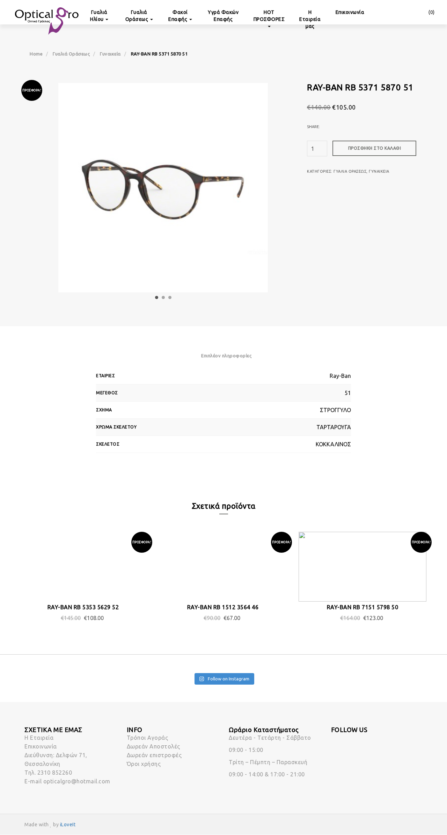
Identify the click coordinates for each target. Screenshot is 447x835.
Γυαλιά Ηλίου (99, 15)
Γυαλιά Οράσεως (137, 15)
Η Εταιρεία (38, 738)
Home (36, 53)
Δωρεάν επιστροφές (154, 755)
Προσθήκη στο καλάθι (374, 148)
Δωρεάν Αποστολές (153, 746)
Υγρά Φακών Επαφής (223, 15)
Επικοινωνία (350, 12)
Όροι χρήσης (144, 764)
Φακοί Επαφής (178, 15)
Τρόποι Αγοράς (147, 738)
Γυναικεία (110, 53)
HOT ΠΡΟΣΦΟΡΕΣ (269, 15)
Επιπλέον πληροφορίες (226, 355)
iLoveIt (68, 824)
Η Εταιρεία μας (310, 19)
